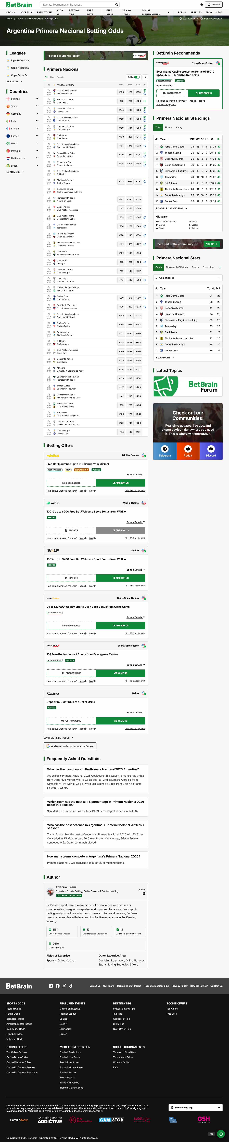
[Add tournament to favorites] (49, 85)
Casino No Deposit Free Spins (22, 1072)
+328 (138, 253)
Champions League (70, 1008)
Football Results (68, 1072)
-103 (121, 217)
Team (163, 139)
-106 (121, 226)
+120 (121, 119)
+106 (121, 414)
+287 (138, 244)
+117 (121, 280)
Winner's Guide (121, 1062)
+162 (138, 324)
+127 (121, 387)
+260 (138, 119)
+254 (138, 378)
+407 (138, 271)
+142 (121, 315)
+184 (129, 128)
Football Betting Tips (124, 1008)
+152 (138, 369)
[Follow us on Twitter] (64, 986)
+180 (121, 92)
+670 (138, 306)
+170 (129, 92)
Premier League (68, 1013)
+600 (138, 101)
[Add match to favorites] (49, 90)
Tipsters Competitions (71, 1087)
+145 (121, 110)
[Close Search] (116, 5)
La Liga (64, 1018)
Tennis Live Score (69, 1062)
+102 (121, 253)
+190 (138, 92)
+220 (129, 199)
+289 (138, 387)
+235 (138, 315)
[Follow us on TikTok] (71, 986)
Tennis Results (67, 1077)
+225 (129, 101)
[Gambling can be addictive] (49, 1120)
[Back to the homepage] (19, 4)
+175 (130, 145)
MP (192, 139)
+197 (129, 119)
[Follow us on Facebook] (58, 986)
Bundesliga (65, 1028)
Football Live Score (70, 1057)
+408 (138, 262)
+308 (138, 342)
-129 (121, 262)
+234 (138, 110)
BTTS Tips (118, 1023)
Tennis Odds (13, 1013)
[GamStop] (111, 1120)
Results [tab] (60, 77)
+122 (121, 244)
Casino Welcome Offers (18, 1062)
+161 (121, 396)
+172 (121, 181)
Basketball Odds (15, 1018)
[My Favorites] (201, 4)
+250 (129, 306)
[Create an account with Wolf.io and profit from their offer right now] (135, 586)
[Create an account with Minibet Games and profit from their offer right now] (135, 491)
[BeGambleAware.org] (19, 1120)
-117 (121, 333)
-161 (121, 208)
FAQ (115, 1067)
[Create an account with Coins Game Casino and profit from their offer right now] (135, 634)
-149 (121, 101)
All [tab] (46, 77)
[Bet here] (166, 105)
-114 (121, 271)
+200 (129, 137)
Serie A (63, 1023)
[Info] (221, 1134)
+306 (138, 280)
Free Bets (171, 1013)
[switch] (134, 77)
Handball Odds (14, 1033)
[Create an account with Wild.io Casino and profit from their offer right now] (135, 538)
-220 (121, 298)
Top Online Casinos (16, 1052)
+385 (138, 217)
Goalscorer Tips (121, 1018)
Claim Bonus (121, 482)
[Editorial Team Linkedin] (144, 893)
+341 (138, 414)
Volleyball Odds (14, 1039)
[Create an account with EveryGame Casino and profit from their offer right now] (135, 681)
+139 (121, 378)
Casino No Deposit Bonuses (21, 1067)
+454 (138, 405)
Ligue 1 (63, 1033)
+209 (129, 226)
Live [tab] (52, 77)
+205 (129, 163)
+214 (121, 369)
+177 (130, 154)
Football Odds (13, 1008)
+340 (138, 163)
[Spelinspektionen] (172, 1120)
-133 (121, 199)
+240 (129, 208)
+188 (129, 253)
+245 (138, 137)
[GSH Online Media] (203, 1120)
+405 (138, 333)
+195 (138, 154)
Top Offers (172, 1008)
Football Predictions (70, 1052)
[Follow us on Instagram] (51, 986)
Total (210, 288)
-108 (121, 163)
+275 (129, 298)
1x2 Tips (117, 1013)
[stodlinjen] (142, 1120)
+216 (138, 181)
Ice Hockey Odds (15, 1028)
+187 (138, 432)
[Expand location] (37, 99)
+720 (138, 298)
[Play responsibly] (80, 1120)
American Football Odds (19, 1023)
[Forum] (188, 386)
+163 (129, 280)
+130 (121, 137)
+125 (121, 145)
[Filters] (145, 77)
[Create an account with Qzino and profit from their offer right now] (135, 728)
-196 (121, 306)
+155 (130, 181)
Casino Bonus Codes (17, 1057)
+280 (138, 128)
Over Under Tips (122, 1028)
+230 (138, 145)
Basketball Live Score (71, 1067)
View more (120, 673)
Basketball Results (69, 1082)
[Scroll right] (220, 267)
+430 (138, 199)
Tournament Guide (123, 1057)
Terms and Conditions (124, 1052)
